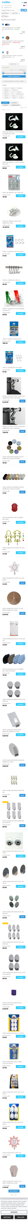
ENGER (6, 94)
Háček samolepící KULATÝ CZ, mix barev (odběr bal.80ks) (13, 42)
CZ (13, 92)
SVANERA (7, 97)
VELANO (21, 97)
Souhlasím (20, 1217)
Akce (6, 69)
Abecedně (5, 102)
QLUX (21, 95)
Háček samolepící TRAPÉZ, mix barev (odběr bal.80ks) (12, 56)
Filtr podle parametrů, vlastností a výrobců (13, 81)
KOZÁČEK (7, 95)
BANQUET (7, 90)
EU (12, 94)
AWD (13, 88)
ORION (14, 95)
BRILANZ (15, 90)
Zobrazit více (13, 64)
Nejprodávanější (15, 105)
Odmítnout (7, 1217)
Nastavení (14, 1212)
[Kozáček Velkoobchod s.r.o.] (6, 2)
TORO (14, 97)
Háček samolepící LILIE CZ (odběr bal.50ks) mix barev (11, 28)
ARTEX (6, 88)
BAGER (19, 88)
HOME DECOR (20, 94)
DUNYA (19, 92)
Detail (22, 401)
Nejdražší (5, 105)
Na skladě (6, 67)
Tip (16, 69)
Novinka (12, 69)
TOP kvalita (22, 69)
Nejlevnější (14, 102)
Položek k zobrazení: (14, 76)
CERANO (6, 92)
